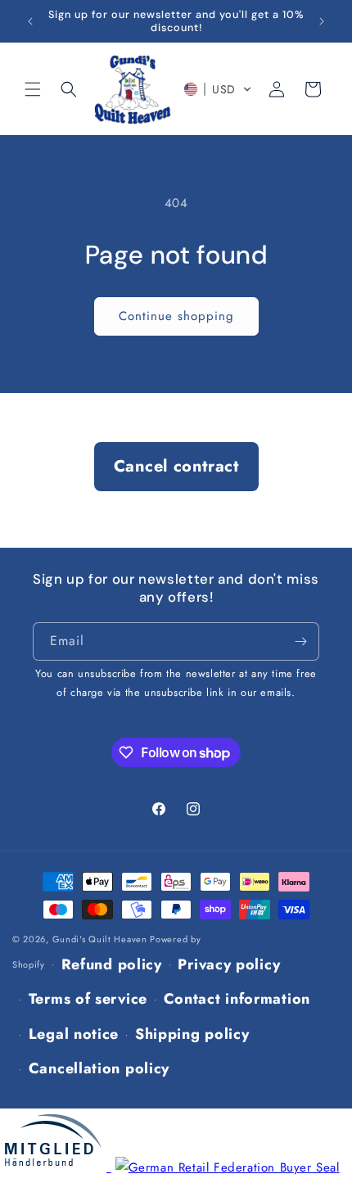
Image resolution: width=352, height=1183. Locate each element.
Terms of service (88, 998)
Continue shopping (176, 316)
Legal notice (74, 1034)
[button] (33, 89)
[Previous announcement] (30, 21)
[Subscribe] (300, 641)
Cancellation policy (99, 1068)
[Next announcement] (322, 21)
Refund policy (111, 964)
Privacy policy (229, 964)
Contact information (237, 998)
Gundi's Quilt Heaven (99, 939)
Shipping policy (192, 1034)
